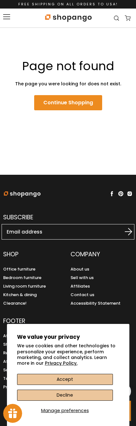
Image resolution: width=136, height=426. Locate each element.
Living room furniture (24, 286)
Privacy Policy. (61, 363)
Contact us (82, 295)
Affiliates (80, 286)
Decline (65, 395)
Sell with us (82, 278)
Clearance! (15, 303)
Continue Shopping (68, 102)
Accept (65, 379)
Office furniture (19, 269)
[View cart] (127, 18)
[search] (117, 18)
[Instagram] (129, 193)
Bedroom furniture (22, 278)
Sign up (123, 231)
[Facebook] (112, 193)
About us (80, 269)
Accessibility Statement (96, 303)
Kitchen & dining (20, 295)
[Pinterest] (120, 193)
